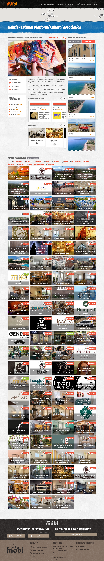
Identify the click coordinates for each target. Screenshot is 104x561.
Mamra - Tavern (41, 328)
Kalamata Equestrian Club (63, 193)
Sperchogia (16, 107)
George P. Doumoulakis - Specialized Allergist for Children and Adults (19, 251)
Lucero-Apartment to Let (63, 418)
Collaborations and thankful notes (62, 552)
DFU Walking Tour (63, 388)
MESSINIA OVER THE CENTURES (65, 4)
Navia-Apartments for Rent (41, 238)
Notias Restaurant (19, 328)
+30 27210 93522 (37, 550)
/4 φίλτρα (88, 41)
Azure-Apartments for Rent (41, 507)
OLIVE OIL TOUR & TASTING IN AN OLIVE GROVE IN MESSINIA (85, 341)
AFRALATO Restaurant (19, 403)
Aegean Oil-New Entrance (85, 208)
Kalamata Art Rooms (63, 283)
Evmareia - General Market (19, 492)
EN (96, 4)
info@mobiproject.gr (39, 553)
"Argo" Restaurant (85, 238)
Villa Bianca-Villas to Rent (18, 268)
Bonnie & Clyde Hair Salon (18, 373)
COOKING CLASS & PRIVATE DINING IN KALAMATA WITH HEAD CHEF (41, 356)
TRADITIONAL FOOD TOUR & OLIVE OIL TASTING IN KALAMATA (41, 400)
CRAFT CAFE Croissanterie (40, 492)
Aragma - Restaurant (19, 238)
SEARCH (88, 4)
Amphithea (16, 112)
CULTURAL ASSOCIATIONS (36, 37)
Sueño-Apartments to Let (41, 418)
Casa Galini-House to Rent (63, 492)
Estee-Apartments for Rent (63, 238)
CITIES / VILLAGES (80, 4)
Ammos (15, 114)
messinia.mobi (12, 37)
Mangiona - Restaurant (63, 253)
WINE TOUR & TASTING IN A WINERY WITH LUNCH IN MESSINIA (63, 176)
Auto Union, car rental (41, 193)
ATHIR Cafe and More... (62, 208)
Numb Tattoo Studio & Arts (63, 373)
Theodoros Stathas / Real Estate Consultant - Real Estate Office (85, 221)
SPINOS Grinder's (18, 283)
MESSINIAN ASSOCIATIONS (22, 37)
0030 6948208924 (84, 550)
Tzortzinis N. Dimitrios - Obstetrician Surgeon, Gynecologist (85, 296)
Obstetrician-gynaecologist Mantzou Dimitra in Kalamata (85, 371)
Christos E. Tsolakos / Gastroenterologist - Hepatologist (41, 251)
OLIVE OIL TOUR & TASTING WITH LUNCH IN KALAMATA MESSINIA (41, 221)
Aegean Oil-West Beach (41, 208)
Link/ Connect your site (59, 550)
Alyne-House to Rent (41, 298)
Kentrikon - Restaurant (40, 283)
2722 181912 (15, 86)
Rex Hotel (63, 268)
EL (94, 4)
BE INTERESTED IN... (49, 4)
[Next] (64, 98)
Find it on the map (75, 41)
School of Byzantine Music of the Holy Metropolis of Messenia (19, 445)
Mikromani (16, 104)
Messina (15, 102)
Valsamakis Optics (41, 343)
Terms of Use (56, 555)
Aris (14, 109)
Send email (15, 89)
